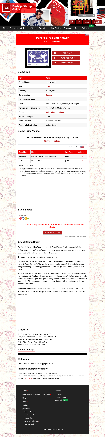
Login (87, 22)
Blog (77, 28)
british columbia (30, 412)
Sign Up (97, 22)
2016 (48, 86)
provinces (26, 408)
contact (25, 405)
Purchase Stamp (68, 58)
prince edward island (31, 421)
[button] (82, 156)
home (24, 390)
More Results (50, 233)
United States (55, 28)
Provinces (68, 28)
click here (28, 378)
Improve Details (68, 63)
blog (24, 397)
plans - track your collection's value (36, 394)
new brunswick (29, 424)
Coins (86, 28)
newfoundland (29, 415)
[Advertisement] (52, 191)
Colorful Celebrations (55, 112)
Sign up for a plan (51, 141)
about (24, 401)
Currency (72, 147)
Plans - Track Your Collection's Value (19, 28)
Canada (42, 28)
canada (59, 394)
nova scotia (28, 418)
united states (61, 397)
